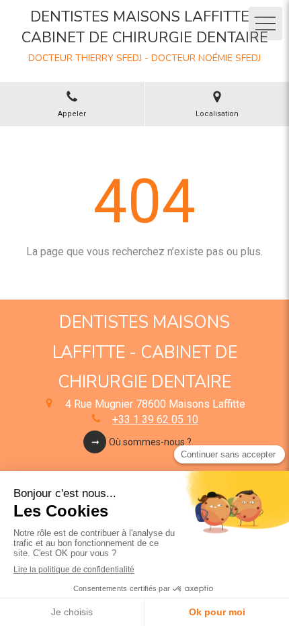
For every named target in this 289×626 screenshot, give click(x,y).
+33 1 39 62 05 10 (155, 419)
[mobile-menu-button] (265, 23)
